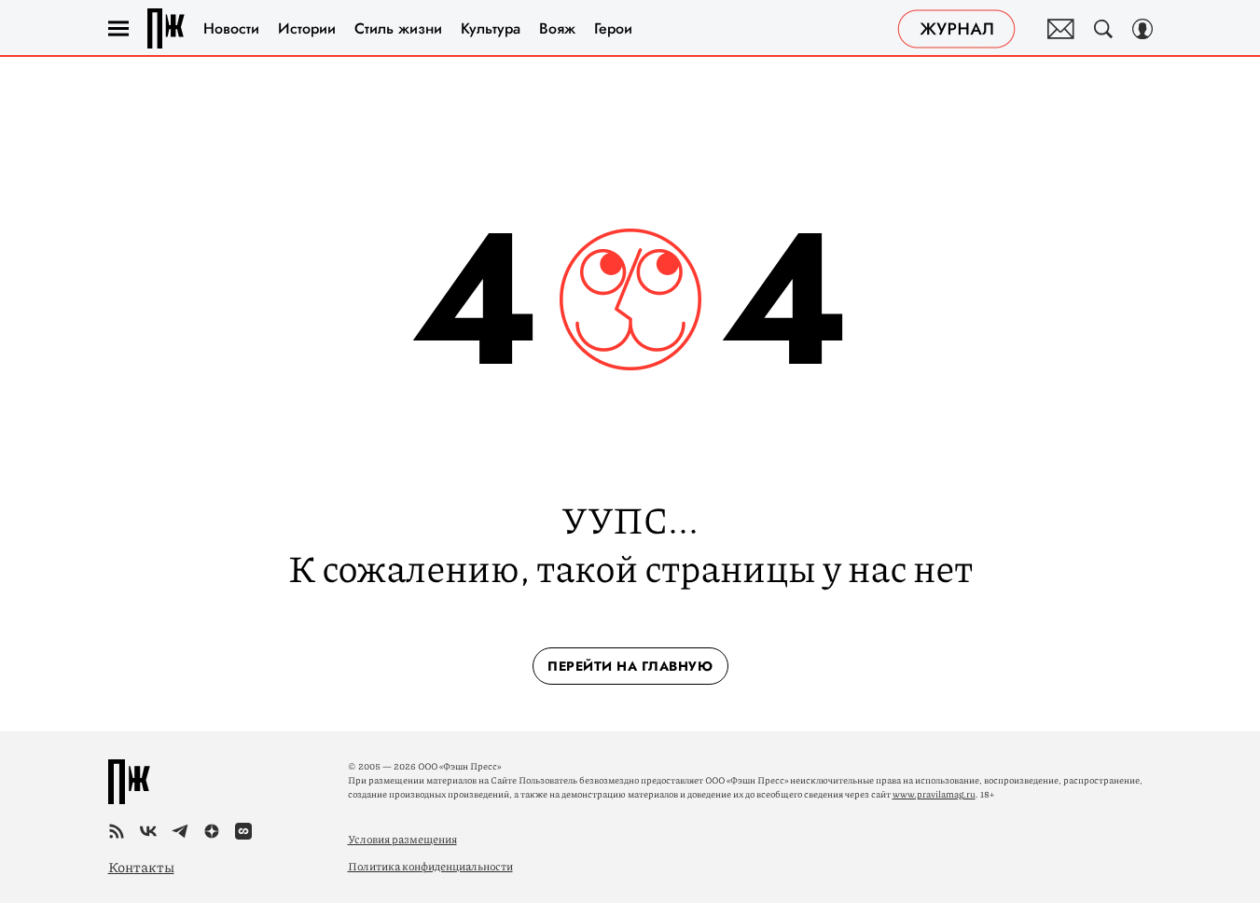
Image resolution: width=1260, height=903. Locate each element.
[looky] (243, 831)
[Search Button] (1103, 29)
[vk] (148, 831)
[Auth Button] (1142, 29)
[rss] (116, 831)
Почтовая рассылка (1060, 29)
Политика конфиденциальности (430, 866)
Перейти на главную (630, 666)
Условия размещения (402, 839)
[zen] (211, 831)
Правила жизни (166, 28)
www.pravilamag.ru (934, 793)
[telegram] (180, 831)
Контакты (141, 866)
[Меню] (118, 29)
